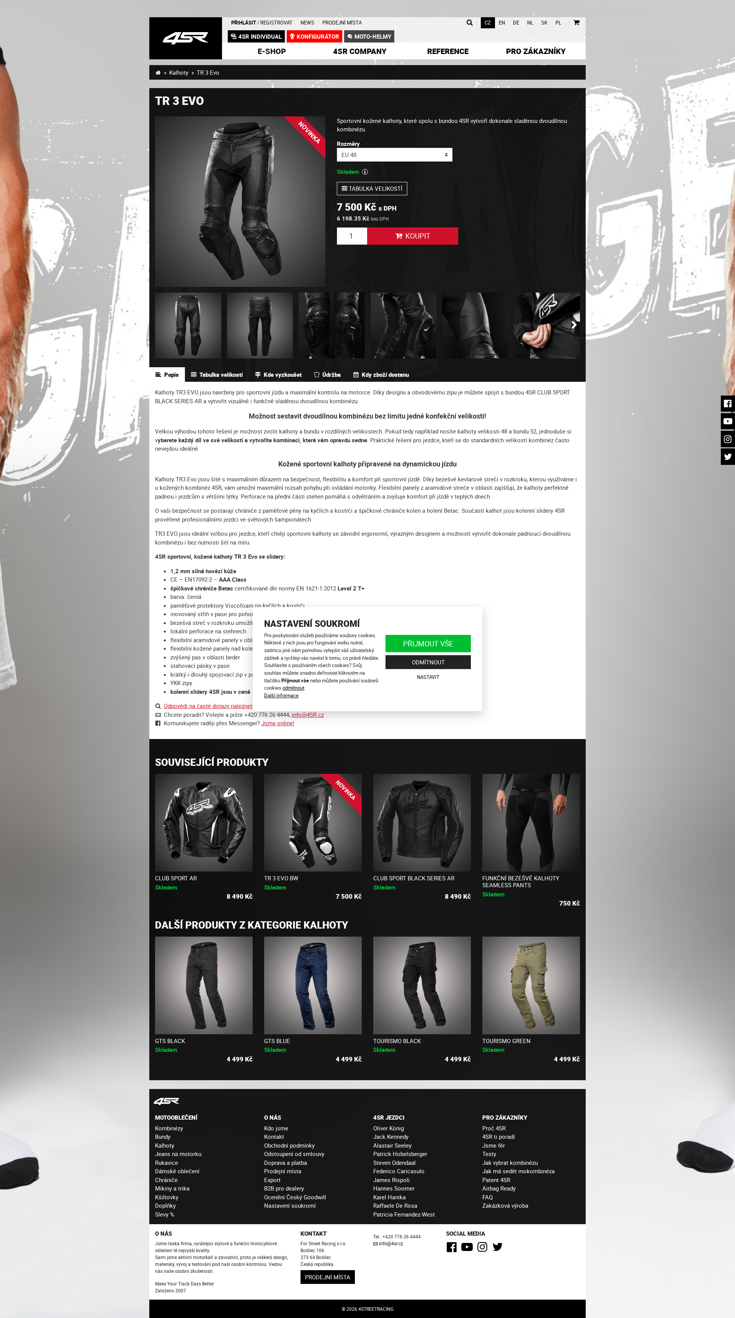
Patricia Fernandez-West (404, 1214)
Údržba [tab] (331, 374)
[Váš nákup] (576, 22)
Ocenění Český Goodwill (295, 1197)
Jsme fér (493, 1145)
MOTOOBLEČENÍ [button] (176, 1117)
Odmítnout (428, 662)
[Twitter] (499, 1249)
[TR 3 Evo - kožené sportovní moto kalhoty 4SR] (240, 201)
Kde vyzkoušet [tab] (283, 374)
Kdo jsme (276, 1128)
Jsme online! (277, 723)
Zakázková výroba (505, 1205)
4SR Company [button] (360, 51)
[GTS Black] (204, 985)
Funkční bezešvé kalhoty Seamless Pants (520, 881)
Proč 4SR (494, 1128)
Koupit (417, 235)
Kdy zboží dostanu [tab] (385, 374)
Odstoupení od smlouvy (294, 1154)
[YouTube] (468, 1249)
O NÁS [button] (272, 1117)
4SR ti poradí (498, 1136)
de (516, 23)
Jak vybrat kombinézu (510, 1162)
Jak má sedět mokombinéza (518, 1171)
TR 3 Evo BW (281, 878)
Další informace (281, 695)
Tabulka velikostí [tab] (221, 374)
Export (272, 1180)
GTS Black (170, 1041)
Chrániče (166, 1180)
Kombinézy (169, 1128)
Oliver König (388, 1128)
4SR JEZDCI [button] (389, 1117)
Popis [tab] (171, 374)
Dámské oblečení (177, 1171)
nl (530, 23)
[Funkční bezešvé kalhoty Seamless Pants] (531, 823)
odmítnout (293, 687)
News (307, 23)
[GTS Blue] (313, 985)
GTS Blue (277, 1041)
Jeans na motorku (178, 1154)
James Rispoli (391, 1180)
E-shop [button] (272, 51)
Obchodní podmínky (289, 1145)
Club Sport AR (176, 878)
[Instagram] (484, 1249)
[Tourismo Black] (422, 985)
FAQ (487, 1197)
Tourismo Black (397, 1041)
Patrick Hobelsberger (400, 1154)
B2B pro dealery (284, 1188)
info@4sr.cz (391, 1243)
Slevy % (164, 1214)
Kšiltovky (166, 1197)
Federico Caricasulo (399, 1171)
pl (558, 23)
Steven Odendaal (394, 1162)
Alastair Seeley (392, 1145)
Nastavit (428, 677)
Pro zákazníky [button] (536, 51)
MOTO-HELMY (372, 36)
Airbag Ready (499, 1188)
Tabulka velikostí (374, 188)
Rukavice (166, 1162)
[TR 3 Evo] (547, 326)
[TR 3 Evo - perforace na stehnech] (475, 326)
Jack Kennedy (390, 1136)
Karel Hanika (389, 1197)
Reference (448, 51)
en (502, 23)
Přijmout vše (428, 643)
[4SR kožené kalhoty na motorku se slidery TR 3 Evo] (185, 38)
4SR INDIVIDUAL (260, 36)
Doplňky (165, 1205)
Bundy (162, 1136)
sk (544, 23)
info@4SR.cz (308, 714)
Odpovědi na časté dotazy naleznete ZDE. (216, 706)
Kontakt (274, 1136)
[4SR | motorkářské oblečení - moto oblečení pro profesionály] (158, 72)
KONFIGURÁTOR (318, 36)
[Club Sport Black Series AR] (422, 823)
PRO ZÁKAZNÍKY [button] (504, 1117)
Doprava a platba (285, 1162)
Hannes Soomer (394, 1188)
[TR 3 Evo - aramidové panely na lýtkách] (404, 326)
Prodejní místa (342, 23)
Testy (489, 1154)
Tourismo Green (506, 1041)
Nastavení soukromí (290, 1205)
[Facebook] (453, 1249)
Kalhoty (178, 72)
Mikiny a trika (172, 1188)
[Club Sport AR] (204, 823)
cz (488, 23)
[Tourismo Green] (531, 985)
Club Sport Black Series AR (413, 878)
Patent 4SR (496, 1180)
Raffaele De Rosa (395, 1205)
